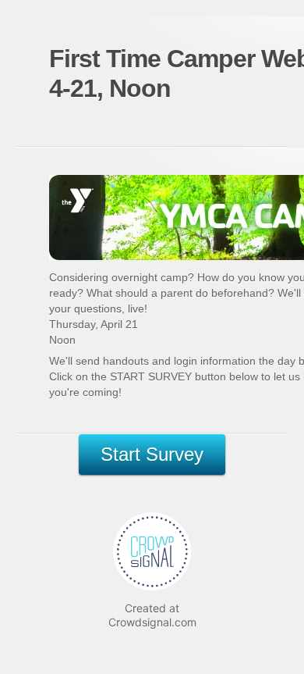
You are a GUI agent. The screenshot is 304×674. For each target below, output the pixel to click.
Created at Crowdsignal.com (152, 615)
